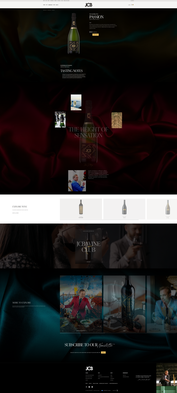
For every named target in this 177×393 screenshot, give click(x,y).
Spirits (49, 0)
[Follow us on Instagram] (89, 387)
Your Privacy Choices (107, 390)
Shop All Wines (15, 212)
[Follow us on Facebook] (86, 387)
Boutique (59, 0)
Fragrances (112, 378)
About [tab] (90, 22)
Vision (44, 4)
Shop (54, 4)
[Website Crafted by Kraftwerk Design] (115, 390)
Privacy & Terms (95, 383)
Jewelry (55, 0)
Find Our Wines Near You (113, 383)
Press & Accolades (66, 0)
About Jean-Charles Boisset (90, 375)
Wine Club (124, 375)
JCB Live (87, 380)
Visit (47, 4)
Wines (111, 375)
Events (99, 378)
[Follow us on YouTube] (92, 387)
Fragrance (52, 0)
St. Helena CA (100, 375)
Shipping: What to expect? (103, 383)
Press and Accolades (89, 378)
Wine (46, 0)
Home (44, 0)
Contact (90, 383)
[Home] (88, 5)
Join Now (88, 261)
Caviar (62, 0)
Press (87, 383)
